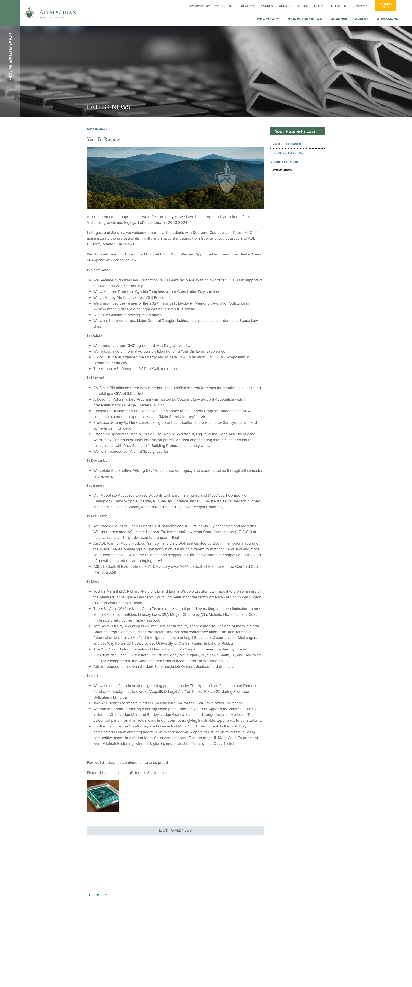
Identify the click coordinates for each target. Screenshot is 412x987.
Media (318, 6)
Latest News (281, 170)
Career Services (284, 161)
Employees (337, 6)
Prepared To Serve (286, 152)
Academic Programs (349, 18)
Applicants (223, 6)
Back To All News (175, 830)
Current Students (276, 6)
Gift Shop (155, 907)
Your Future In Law (305, 18)
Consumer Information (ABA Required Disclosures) (185, 873)
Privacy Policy (159, 932)
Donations (360, 6)
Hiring (152, 923)
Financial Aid (157, 898)
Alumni (302, 6)
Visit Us (153, 915)
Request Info (385, 5)
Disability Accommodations (168, 890)
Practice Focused (285, 144)
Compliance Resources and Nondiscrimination (182, 881)
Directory (246, 6)
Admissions (387, 18)
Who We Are (268, 18)
